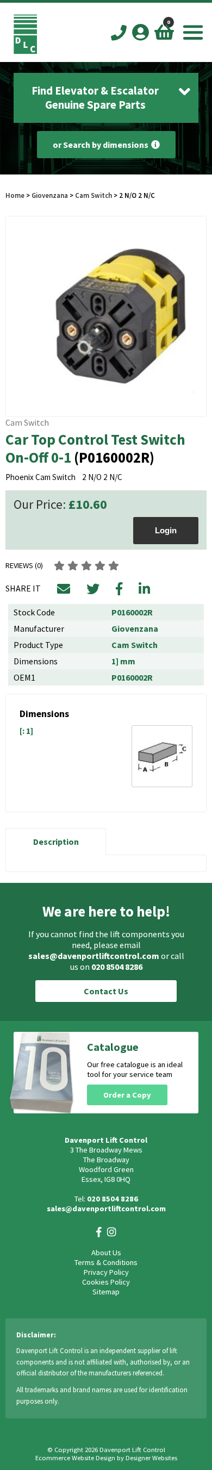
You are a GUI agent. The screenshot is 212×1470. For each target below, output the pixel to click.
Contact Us (106, 991)
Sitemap (106, 1292)
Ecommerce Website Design (75, 1458)
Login (166, 530)
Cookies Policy (106, 1282)
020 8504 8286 (116, 966)
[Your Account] (140, 32)
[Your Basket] (164, 32)
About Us (106, 1252)
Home (14, 195)
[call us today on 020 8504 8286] (119, 33)
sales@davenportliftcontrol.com (93, 955)
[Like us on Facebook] (99, 1232)
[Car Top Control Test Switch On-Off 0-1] (106, 316)
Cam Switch (93, 195)
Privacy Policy (106, 1272)
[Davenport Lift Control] (25, 51)
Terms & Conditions (106, 1262)
